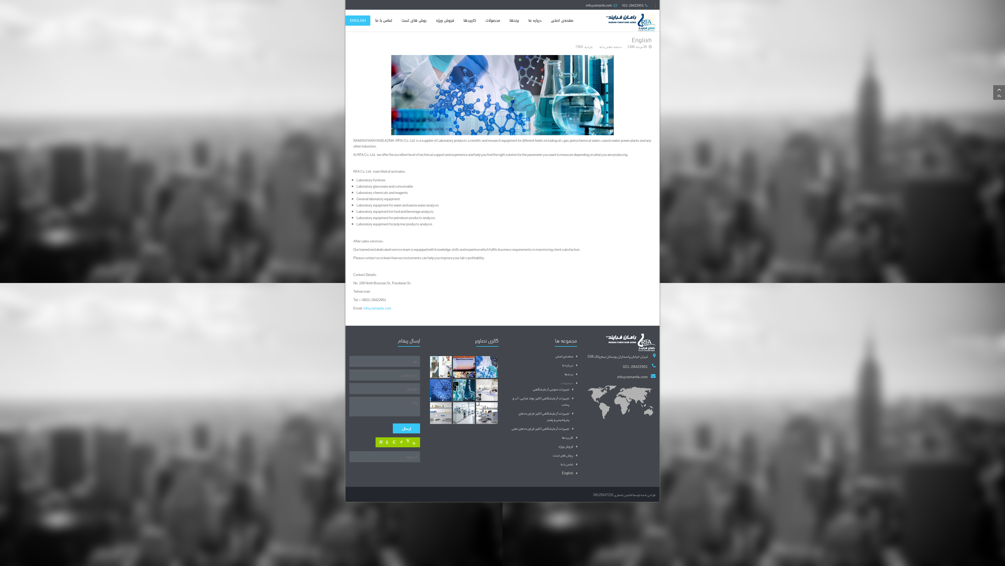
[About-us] (441, 367)
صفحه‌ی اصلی (564, 356)
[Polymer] (464, 390)
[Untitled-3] (464, 413)
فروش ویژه (566, 446)
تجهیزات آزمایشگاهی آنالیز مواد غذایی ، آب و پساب (540, 401)
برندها (569, 374)
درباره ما (567, 365)
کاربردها (567, 437)
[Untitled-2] (441, 413)
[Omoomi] (441, 390)
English (642, 39)
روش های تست (563, 455)
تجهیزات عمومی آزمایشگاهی (551, 389)
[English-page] (487, 367)
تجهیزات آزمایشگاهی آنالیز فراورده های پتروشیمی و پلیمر (543, 416)
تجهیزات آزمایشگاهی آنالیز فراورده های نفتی (540, 428)
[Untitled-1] (487, 390)
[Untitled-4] (487, 413)
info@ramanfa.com (599, 5)
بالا (999, 95)
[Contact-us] (464, 367)
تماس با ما (606, 46)
